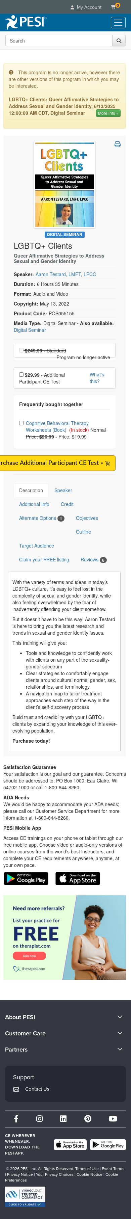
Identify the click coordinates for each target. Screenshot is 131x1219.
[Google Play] (108, 1144)
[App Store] (70, 1144)
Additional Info (34, 504)
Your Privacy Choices (55, 1174)
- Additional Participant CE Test (42, 378)
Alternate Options (40, 518)
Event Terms (113, 1169)
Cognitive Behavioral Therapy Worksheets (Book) (57, 426)
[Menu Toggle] (118, 22)
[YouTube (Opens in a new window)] (113, 1118)
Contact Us (37, 1089)
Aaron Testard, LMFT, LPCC (66, 274)
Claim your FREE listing (44, 559)
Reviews (92, 559)
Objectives (87, 517)
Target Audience (36, 545)
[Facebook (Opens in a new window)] (16, 1118)
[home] (26, 22)
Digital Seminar (64, 234)
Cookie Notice (89, 1174)
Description (31, 490)
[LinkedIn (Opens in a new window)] (63, 1118)
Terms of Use (87, 1169)
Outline (83, 531)
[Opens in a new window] (64, 937)
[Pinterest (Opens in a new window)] (88, 1118)
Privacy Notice (20, 1174)
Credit (67, 504)
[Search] (119, 40)
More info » (108, 113)
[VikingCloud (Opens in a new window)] (25, 1197)
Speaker (63, 490)
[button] (118, 144)
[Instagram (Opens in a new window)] (39, 1118)
